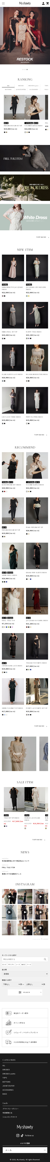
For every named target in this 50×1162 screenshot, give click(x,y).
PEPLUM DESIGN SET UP (13, 126)
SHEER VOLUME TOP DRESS (12, 708)
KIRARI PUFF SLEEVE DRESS (36, 572)
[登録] (44, 1150)
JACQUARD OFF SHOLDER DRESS (36, 288)
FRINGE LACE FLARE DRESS (32, 819)
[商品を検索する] (45, 959)
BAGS (5, 1094)
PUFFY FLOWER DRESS (34, 417)
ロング (4, 964)
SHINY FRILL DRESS (9, 575)
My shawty (21, 1159)
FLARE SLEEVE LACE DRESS (12, 374)
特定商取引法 (7, 1113)
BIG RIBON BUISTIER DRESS (37, 374)
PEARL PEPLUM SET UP (34, 527)
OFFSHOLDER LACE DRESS (12, 666)
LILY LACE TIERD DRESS (11, 417)
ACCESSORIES (8, 1090)
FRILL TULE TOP (8, 620)
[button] (3, 3)
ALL (4, 1065)
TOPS (5, 1078)
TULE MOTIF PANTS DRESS (36, 663)
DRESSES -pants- (9, 1074)
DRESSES (6, 1069)
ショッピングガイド (10, 1117)
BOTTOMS (6, 1082)
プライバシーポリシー (11, 1109)
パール (29, 964)
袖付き (23, 964)
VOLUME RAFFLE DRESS (33, 126)
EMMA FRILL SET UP (9, 332)
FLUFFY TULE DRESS (34, 332)
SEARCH (26, 992)
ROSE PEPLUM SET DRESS (11, 485)
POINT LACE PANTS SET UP (36, 708)
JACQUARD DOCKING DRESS (37, 620)
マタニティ (11, 964)
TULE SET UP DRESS (11, 818)
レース (18, 964)
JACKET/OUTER (8, 1086)
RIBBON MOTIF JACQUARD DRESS (12, 288)
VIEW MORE (41, 237)
